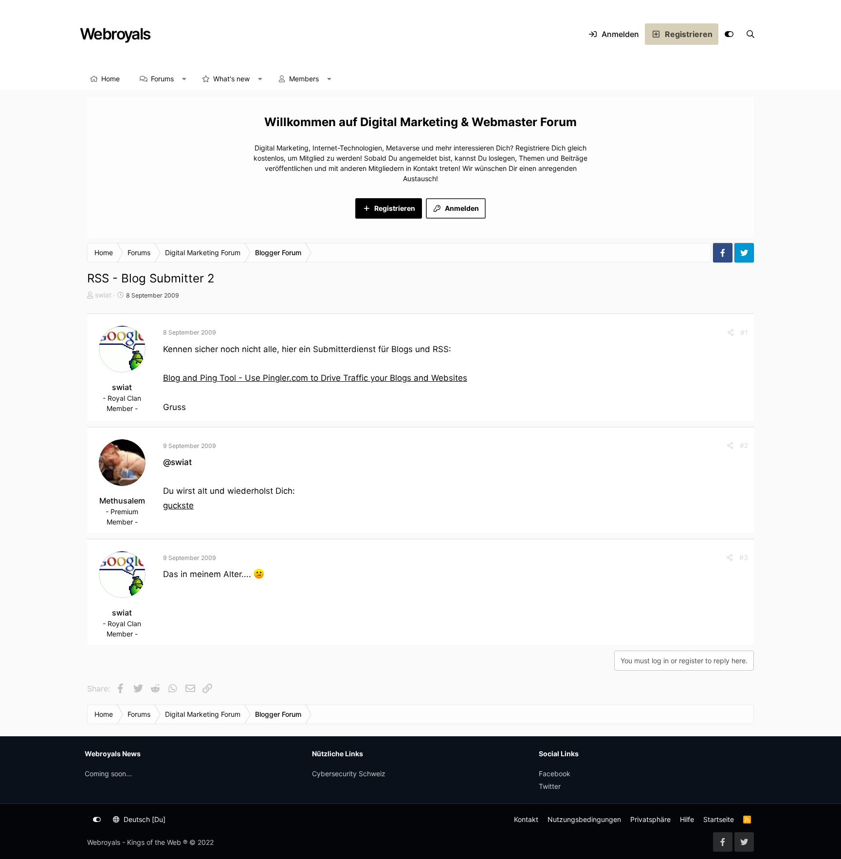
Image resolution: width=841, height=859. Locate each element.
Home (110, 79)
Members (304, 79)
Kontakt (526, 819)
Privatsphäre (650, 819)
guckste (178, 505)
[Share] (730, 332)
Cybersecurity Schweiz (348, 773)
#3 (743, 557)
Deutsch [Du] (143, 819)
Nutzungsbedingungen (584, 819)
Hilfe (687, 819)
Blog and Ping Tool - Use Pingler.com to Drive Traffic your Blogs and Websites (315, 378)
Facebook (554, 773)
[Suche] (750, 34)
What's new (231, 79)
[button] (184, 79)
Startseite (718, 819)
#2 (744, 445)
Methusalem (122, 500)
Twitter (550, 786)
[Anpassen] (729, 34)
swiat (103, 295)
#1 (744, 332)
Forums (162, 79)
